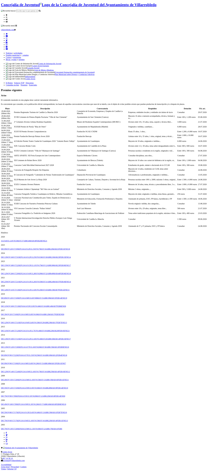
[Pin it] (6, 442)
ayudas (14, 60)
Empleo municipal (13, 55)
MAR (32, 241)
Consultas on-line (12, 85)
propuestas (17, 57)
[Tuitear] (6, 435)
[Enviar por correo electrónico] (7, 444)
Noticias (9, 53)
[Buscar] (40, 11)
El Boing (9, 83)
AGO (3, 241)
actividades (18, 53)
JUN (14, 241)
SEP (20, 249)
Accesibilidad (6, 465)
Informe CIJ (11, 469)
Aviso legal (5, 467)
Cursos (8, 57)
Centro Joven (7, 452)
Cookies (23, 467)
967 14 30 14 (8, 458)
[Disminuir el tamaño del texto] (6, 17)
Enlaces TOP (19, 83)
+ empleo (25, 55)
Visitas (3, 469)
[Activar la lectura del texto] (7, 19)
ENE (44, 241)
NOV (8, 249)
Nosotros (24, 85)
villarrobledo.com (7, 30)
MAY (20, 241)
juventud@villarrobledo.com (14, 461)
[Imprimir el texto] (7, 21)
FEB (38, 241)
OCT (14, 249)
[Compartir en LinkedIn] (6, 439)
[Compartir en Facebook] (6, 433)
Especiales (33, 85)
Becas (8, 60)
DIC (3, 249)
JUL (9, 241)
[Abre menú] (16, 26)
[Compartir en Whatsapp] (6, 437)
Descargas (30, 83)
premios (22, 60)
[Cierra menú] (15, 30)
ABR (26, 241)
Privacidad (15, 467)
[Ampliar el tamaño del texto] (6, 15)
